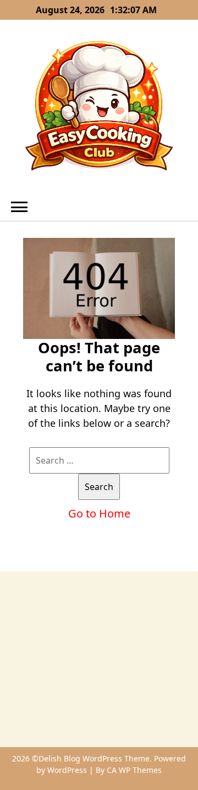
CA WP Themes (134, 770)
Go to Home (99, 513)
